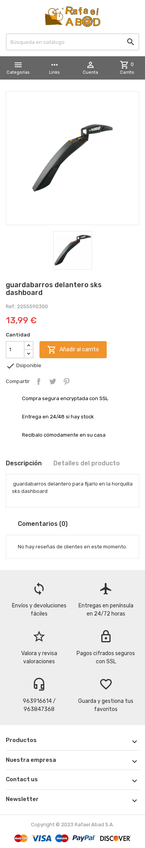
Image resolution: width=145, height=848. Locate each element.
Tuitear (52, 381)
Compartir (38, 381)
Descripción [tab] (24, 463)
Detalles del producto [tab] (86, 463)
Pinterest (66, 381)
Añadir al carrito (73, 349)
